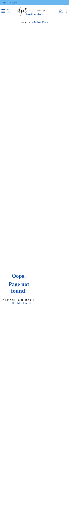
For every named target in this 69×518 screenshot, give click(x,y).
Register (12, 2)
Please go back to (19, 301)
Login (4, 2)
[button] (3, 11)
